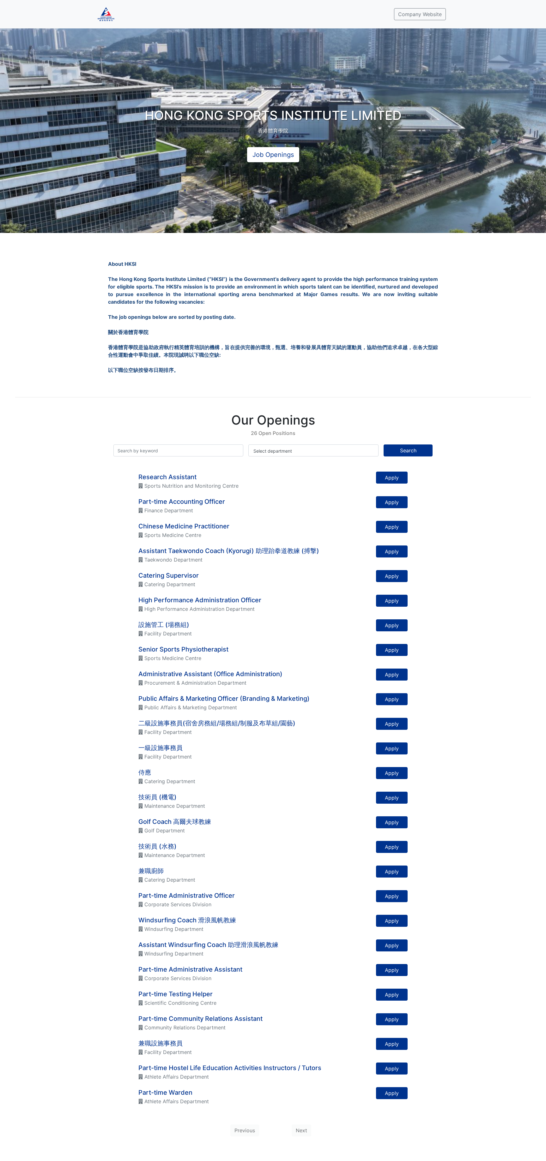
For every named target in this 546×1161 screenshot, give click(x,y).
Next (301, 1130)
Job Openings (273, 154)
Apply (392, 477)
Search (408, 450)
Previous (244, 1130)
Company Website (420, 14)
